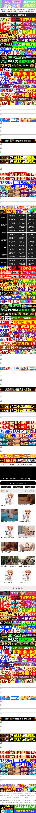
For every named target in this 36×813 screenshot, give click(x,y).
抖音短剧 (12, 245)
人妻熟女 (12, 227)
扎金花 (21, 242)
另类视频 (31, 227)
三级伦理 (12, 223)
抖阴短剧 (22, 264)
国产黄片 (12, 253)
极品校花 (12, 264)
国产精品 (12, 216)
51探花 (31, 245)
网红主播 (22, 216)
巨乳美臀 (31, 223)
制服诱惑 (31, 256)
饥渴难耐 (22, 230)
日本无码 (31, 216)
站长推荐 (4, 232)
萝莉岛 (31, 249)
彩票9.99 (12, 242)
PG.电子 (30, 487)
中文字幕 (22, 223)
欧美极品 (22, 219)
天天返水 (31, 242)
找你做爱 (31, 230)
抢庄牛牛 (22, 238)
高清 (22, 478)
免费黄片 (31, 253)
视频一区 (4, 217)
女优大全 (22, 249)
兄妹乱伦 (22, 260)
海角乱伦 (22, 256)
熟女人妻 (22, 253)
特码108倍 (18, 487)
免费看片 (4, 262)
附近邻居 (12, 230)
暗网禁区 (12, 256)
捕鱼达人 (12, 238)
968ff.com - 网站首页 (16, 15)
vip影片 (6, 487)
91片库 (12, 249)
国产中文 (12, 260)
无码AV (3, 247)
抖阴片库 (4, 255)
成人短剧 (31, 260)
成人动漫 (31, 219)
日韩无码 (31, 264)
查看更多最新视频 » (18, 588)
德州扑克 (31, 238)
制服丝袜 (22, 227)
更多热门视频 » (30, 491)
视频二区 (4, 225)
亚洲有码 (12, 219)
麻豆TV (21, 245)
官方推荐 (4, 240)
